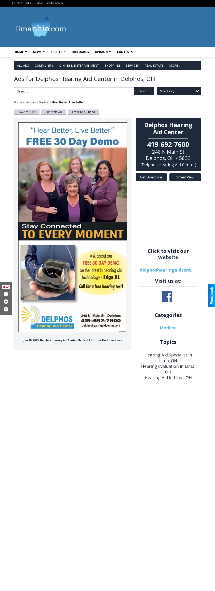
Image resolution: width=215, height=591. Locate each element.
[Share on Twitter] (6, 302)
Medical (44, 102)
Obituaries (80, 52)
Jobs (28, 2)
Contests (125, 52)
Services (132, 65)
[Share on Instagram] (6, 309)
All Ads (23, 65)
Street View (185, 177)
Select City (167, 91)
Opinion (101, 52)
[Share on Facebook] (6, 294)
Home (19, 52)
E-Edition (38, 2)
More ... (175, 65)
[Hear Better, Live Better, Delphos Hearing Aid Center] (72, 227)
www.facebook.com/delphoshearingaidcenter (167, 296)
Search (144, 91)
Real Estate (154, 65)
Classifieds (17, 2)
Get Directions (151, 177)
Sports (56, 52)
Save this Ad (26, 112)
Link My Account (55, 2)
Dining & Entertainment (79, 65)
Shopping (112, 65)
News (37, 52)
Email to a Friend (83, 112)
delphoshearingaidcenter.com (168, 270)
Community (44, 65)
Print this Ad (53, 112)
